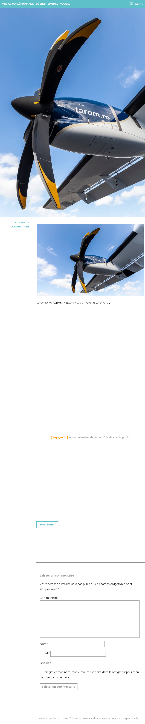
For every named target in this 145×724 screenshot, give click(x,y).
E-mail (45, 653)
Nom (44, 644)
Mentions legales (47, 718)
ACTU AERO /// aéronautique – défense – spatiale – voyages (36, 3)
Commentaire (50, 598)
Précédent (47, 525)
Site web (45, 663)
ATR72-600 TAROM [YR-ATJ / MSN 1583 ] (65, 66)
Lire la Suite (16, 90)
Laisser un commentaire (19, 225)
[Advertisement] (91, 346)
